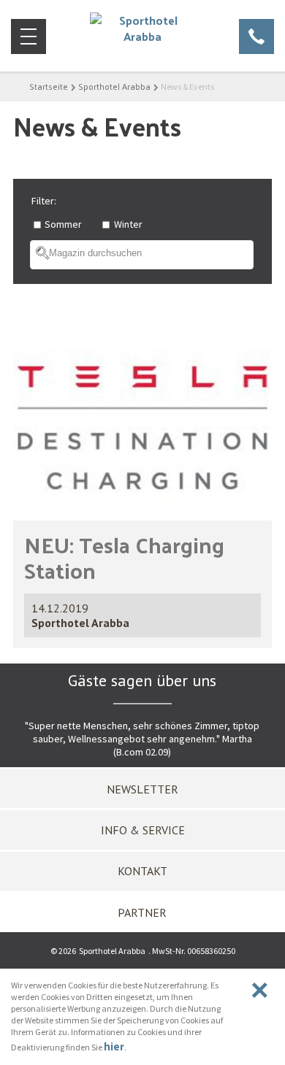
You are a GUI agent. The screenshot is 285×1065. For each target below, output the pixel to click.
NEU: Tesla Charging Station (124, 557)
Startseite (48, 86)
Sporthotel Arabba (114, 86)
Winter (128, 224)
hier (114, 1045)
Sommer (63, 224)
